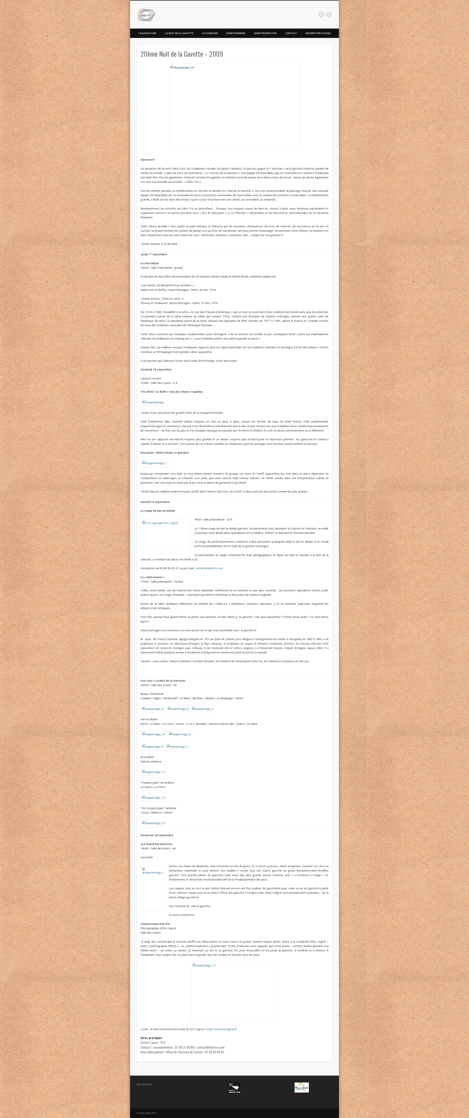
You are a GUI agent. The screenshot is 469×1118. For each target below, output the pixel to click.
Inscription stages (318, 33)
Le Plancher (210, 33)
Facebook (321, 14)
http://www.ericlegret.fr (222, 1029)
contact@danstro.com (209, 568)
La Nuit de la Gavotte (179, 33)
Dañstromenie (235, 33)
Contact (291, 33)
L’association (147, 33)
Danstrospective (265, 33)
